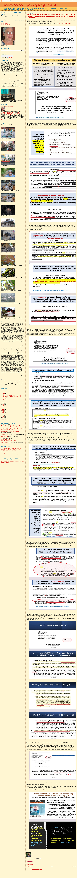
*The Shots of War (4, 434)
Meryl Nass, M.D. (9, 106)
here (4, 124)
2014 (3, 411)
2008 (3, 418)
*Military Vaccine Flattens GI (6, 439)
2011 (3, 415)
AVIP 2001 (3, 451)
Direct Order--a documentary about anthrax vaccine (11, 448)
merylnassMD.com (4, 23)
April (4, 394)
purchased (3, 382)
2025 (3, 389)
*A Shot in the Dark (4, 436)
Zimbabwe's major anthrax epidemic (8, 112)
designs (5, 380)
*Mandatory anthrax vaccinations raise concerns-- (11, 432)
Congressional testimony (12, 114)
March (4, 397)
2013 (3, 412)
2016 (3, 409)
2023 (3, 400)
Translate (10, 57)
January (4, 399)
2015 (3, 410)
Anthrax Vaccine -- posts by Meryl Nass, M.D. (31, 5)
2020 (3, 404)
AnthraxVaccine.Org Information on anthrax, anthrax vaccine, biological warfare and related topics (12, 455)
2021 (3, 403)
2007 (3, 419)
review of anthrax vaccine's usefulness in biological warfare (11, 113)
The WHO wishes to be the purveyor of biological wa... (12, 395)
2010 (3, 416)
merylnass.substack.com (5, 24)
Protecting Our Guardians (6, 453)
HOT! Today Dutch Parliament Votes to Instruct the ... (12, 396)
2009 (3, 417)
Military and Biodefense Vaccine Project (8, 450)
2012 (3, 413)
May (4, 393)
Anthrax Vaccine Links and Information (8, 452)
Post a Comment (29, 864)
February (4, 398)
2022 (3, 402)
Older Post (74, 866)
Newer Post (28, 866)
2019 (3, 405)
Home (51, 866)
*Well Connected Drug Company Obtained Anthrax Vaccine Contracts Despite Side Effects (12, 429)
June (4, 392)
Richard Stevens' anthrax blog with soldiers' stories (10, 449)
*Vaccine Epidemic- (5, 442)
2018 (3, 406)
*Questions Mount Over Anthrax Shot (8, 440)
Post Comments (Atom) (37, 869)
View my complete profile (6, 119)
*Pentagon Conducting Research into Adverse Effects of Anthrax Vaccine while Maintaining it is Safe (12, 426)
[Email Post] (40, 858)
